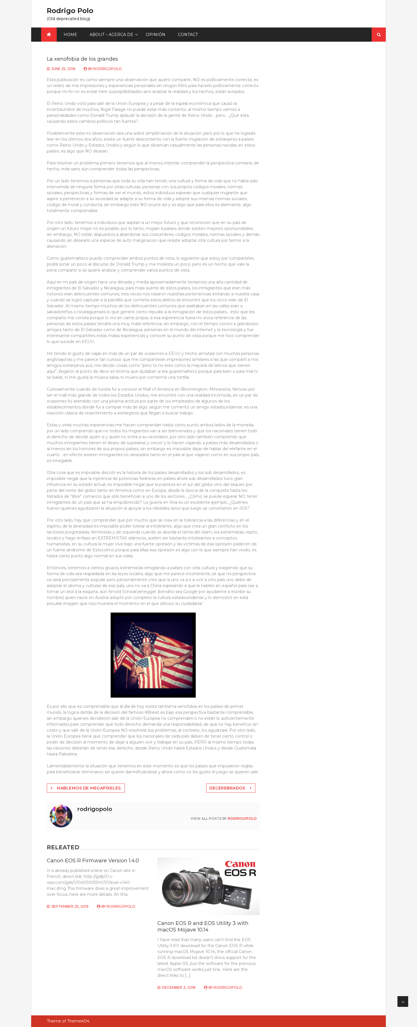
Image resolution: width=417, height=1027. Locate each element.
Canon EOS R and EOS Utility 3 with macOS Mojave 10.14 (202, 926)
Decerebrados (227, 788)
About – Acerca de (111, 34)
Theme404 (78, 1021)
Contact (188, 34)
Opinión (155, 34)
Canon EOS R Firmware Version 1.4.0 (93, 860)
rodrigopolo (107, 69)
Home (70, 34)
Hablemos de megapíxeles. (89, 788)
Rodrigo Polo (70, 11)
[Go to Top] (402, 1001)
